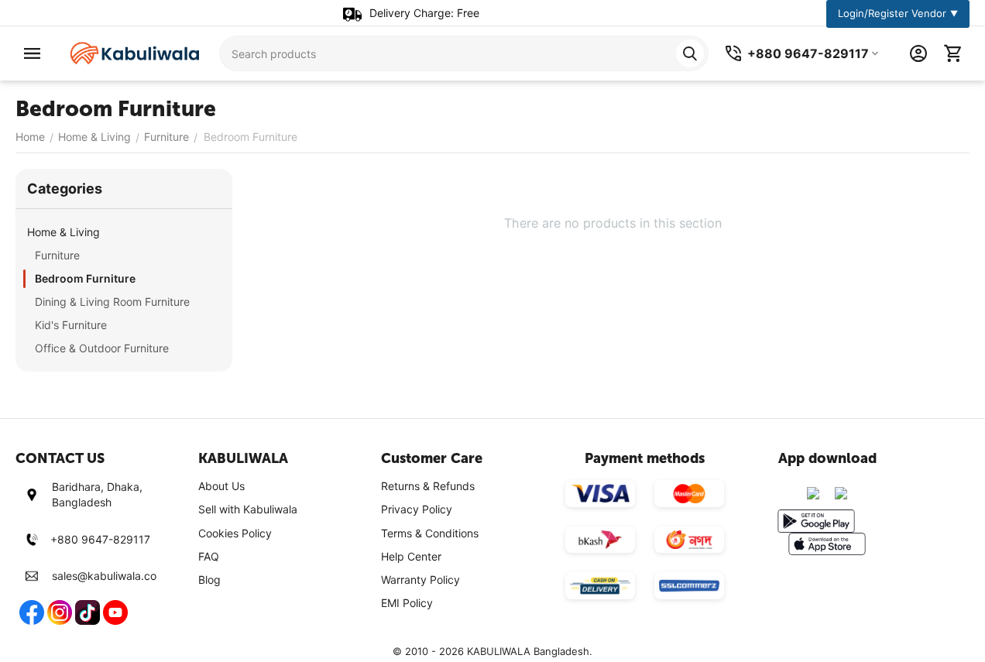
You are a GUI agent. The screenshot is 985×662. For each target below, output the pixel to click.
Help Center (411, 556)
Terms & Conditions (430, 533)
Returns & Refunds (428, 485)
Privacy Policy (416, 509)
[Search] (690, 53)
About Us (221, 485)
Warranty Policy (420, 579)
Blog (209, 579)
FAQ (208, 556)
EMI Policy (407, 602)
